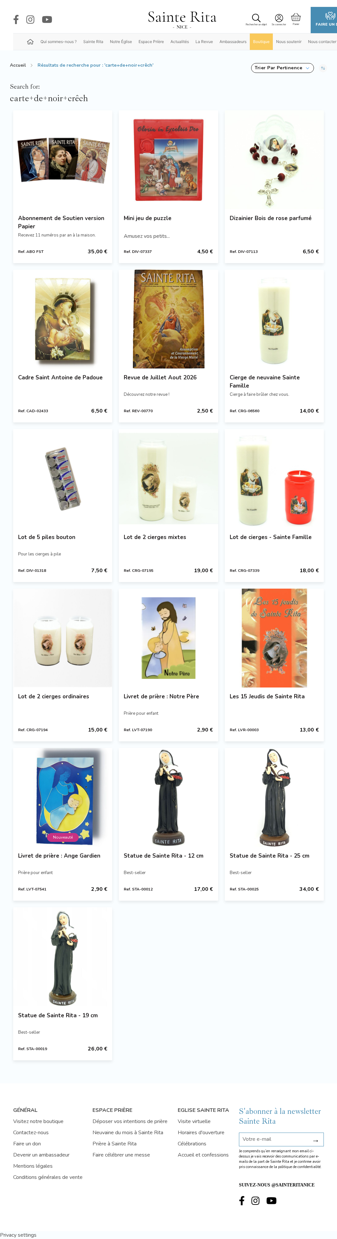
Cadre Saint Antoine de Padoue (60, 377)
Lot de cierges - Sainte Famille (271, 537)
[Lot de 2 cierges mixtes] (168, 478)
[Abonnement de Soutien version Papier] (62, 159)
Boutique (261, 41)
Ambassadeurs (233, 41)
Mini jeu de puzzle (147, 218)
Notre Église (121, 41)
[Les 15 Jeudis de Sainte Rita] (274, 638)
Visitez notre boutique (38, 1121)
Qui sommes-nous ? (58, 41)
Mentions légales (33, 1166)
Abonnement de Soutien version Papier (61, 222)
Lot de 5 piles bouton (46, 537)
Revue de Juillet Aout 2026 (160, 377)
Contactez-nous (31, 1132)
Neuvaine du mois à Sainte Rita (127, 1132)
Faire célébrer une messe (121, 1155)
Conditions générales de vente (48, 1177)
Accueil (18, 65)
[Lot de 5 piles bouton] (62, 478)
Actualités (179, 41)
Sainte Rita (93, 41)
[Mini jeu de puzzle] (168, 159)
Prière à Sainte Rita (114, 1143)
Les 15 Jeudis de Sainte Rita (267, 696)
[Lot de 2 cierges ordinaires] (62, 638)
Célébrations (192, 1143)
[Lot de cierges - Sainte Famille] (274, 478)
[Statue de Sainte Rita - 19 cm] (62, 956)
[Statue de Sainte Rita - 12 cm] (168, 797)
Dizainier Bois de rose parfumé (271, 218)
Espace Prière (151, 41)
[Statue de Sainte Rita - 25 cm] (274, 797)
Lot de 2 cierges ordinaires (53, 696)
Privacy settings (18, 1235)
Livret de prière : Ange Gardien (59, 856)
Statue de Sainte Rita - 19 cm (58, 1015)
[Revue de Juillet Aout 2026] (168, 319)
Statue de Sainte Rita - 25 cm (269, 856)
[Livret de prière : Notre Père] (168, 638)
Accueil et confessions (203, 1155)
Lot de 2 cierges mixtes (155, 537)
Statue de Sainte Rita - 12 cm (163, 856)
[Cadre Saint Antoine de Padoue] (62, 319)
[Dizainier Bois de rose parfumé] (274, 159)
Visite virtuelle (194, 1121)
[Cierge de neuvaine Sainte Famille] (274, 319)
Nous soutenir (288, 41)
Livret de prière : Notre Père (161, 696)
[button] (282, 68)
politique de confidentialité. (300, 1166)
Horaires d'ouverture (201, 1132)
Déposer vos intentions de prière (130, 1121)
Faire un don (27, 1143)
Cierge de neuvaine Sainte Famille (265, 382)
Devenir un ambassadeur (41, 1155)
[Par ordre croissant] (323, 68)
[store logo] (182, 20)
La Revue (204, 41)
